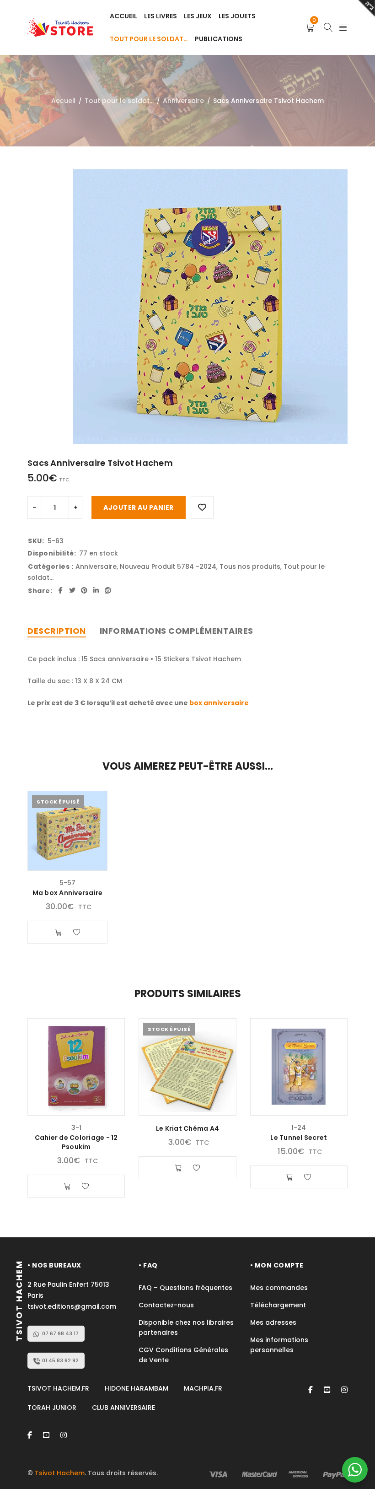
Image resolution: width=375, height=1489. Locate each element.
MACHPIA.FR (203, 1388)
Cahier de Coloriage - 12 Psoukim (76, 1142)
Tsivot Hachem (60, 1473)
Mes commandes (279, 1287)
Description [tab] (56, 631)
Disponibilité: (51, 553)
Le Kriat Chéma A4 (187, 1128)
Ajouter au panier (138, 507)
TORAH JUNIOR (51, 1407)
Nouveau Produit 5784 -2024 (168, 566)
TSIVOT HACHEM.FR (58, 1388)
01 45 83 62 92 (60, 1360)
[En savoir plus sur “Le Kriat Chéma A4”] (178, 1168)
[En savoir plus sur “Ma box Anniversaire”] (58, 932)
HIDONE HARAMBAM (136, 1388)
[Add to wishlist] (202, 507)
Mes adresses (273, 1322)
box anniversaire (219, 702)
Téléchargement (278, 1305)
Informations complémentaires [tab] (176, 631)
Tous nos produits (250, 566)
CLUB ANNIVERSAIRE (123, 1407)
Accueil (63, 100)
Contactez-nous (166, 1305)
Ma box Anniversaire (67, 892)
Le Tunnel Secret (298, 1137)
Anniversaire (183, 100)
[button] (67, 1186)
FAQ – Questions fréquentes (185, 1287)
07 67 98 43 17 (60, 1333)
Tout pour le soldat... (119, 100)
